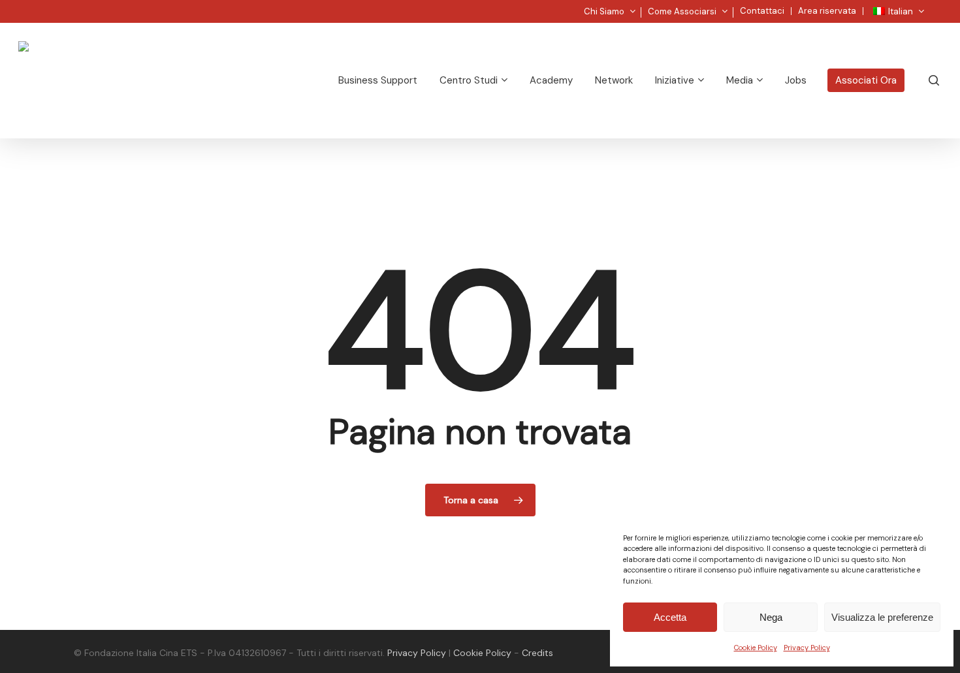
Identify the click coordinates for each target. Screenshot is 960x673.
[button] (935, 7)
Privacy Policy (807, 647)
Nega (771, 617)
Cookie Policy (755, 647)
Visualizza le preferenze (882, 617)
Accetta (670, 617)
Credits (537, 653)
